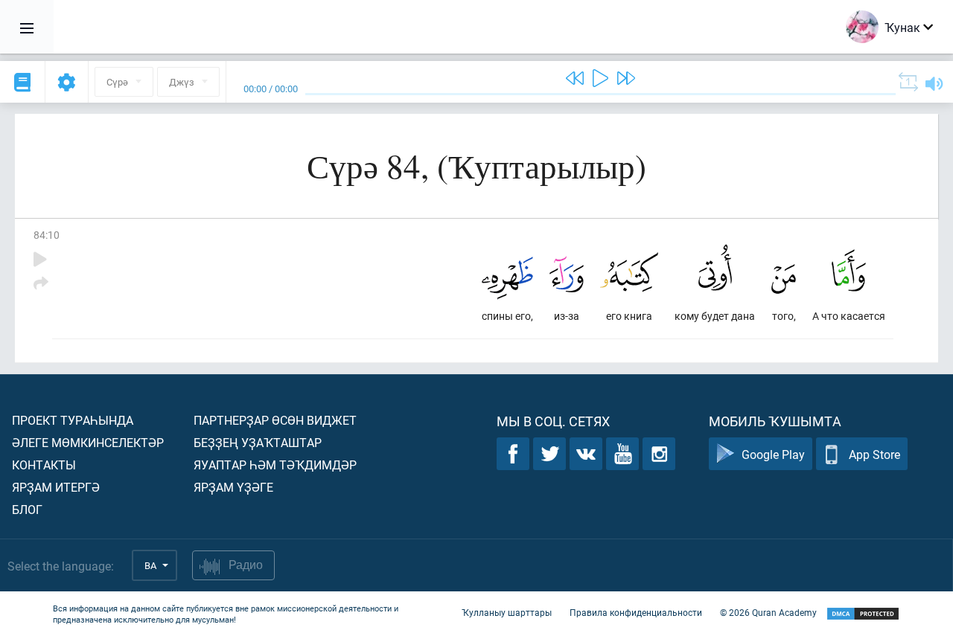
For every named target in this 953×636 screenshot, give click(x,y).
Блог (27, 509)
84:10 (47, 235)
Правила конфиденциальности (636, 612)
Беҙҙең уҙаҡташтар (258, 442)
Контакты (44, 464)
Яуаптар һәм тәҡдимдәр (275, 464)
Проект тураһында (72, 420)
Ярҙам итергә (56, 487)
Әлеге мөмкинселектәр (88, 442)
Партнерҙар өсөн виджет (275, 420)
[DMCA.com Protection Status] (863, 614)
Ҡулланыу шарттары (507, 612)
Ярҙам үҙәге (233, 487)
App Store (874, 454)
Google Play (773, 454)
